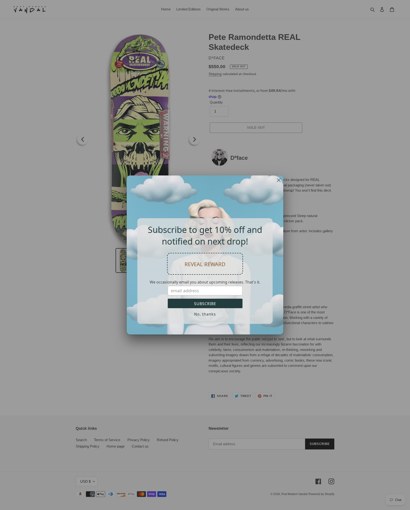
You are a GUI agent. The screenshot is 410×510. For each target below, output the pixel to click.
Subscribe (205, 303)
